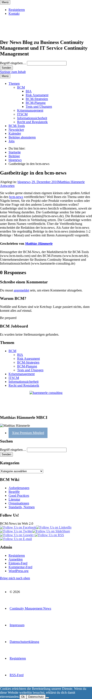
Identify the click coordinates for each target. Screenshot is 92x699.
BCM (21, 87)
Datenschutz (36, 696)
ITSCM (22, 114)
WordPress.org (18, 571)
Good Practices (19, 495)
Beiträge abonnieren (22, 137)
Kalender (15, 133)
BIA (29, 91)
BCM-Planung (36, 103)
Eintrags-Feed (18, 563)
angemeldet (21, 290)
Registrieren (17, 10)
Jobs (12, 141)
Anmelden (16, 559)
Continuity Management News (30, 608)
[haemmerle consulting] (46, 401)
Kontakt (14, 13)
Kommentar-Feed (20, 567)
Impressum (17, 625)
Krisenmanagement (30, 110)
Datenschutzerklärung (24, 642)
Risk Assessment (37, 95)
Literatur (14, 499)
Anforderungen (19, 488)
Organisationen (19, 503)
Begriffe (14, 492)
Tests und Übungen (39, 106)
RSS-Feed (17, 675)
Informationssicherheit (32, 118)
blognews (24, 182)
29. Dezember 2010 (44, 182)
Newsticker (16, 129)
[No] (47, 697)
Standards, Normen (22, 507)
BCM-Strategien (37, 99)
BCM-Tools (17, 126)
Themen (14, 83)
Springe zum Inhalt (13, 72)
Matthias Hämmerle (71, 182)
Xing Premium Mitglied (28, 433)
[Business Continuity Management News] (26, 33)
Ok (23, 696)
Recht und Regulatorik (32, 122)
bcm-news (16, 197)
